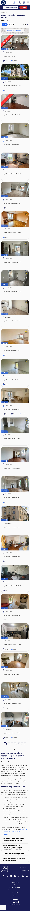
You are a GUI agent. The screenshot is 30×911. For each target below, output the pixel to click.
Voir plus (6, 834)
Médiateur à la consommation (15, 890)
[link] (15, 30)
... (1, 12)
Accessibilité (15, 895)
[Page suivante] (22, 743)
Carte (12, 24)
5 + (15, 749)
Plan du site (23, 867)
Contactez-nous (24, 870)
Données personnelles (15, 887)
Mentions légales (15, 882)
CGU (15, 885)
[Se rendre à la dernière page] (25, 743)
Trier (24, 24)
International (15, 892)
